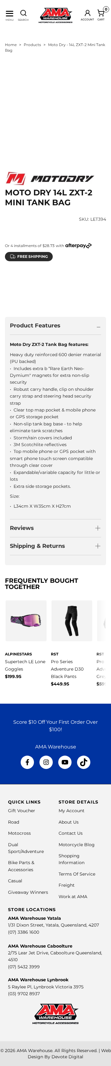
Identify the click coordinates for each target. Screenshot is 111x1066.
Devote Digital (67, 1057)
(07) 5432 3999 (24, 967)
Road (13, 822)
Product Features (35, 325)
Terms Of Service (77, 874)
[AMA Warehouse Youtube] (65, 762)
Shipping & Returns (37, 546)
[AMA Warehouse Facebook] (27, 762)
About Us (69, 822)
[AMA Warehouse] (55, 15)
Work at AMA (73, 896)
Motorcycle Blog (77, 844)
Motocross (19, 833)
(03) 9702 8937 (24, 993)
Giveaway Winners (28, 892)
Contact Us (71, 833)
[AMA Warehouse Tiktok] (83, 762)
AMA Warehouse (34, 1050)
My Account (71, 810)
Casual (15, 881)
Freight (67, 885)
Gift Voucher (21, 810)
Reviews (22, 528)
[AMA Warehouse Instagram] (46, 762)
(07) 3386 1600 (23, 932)
